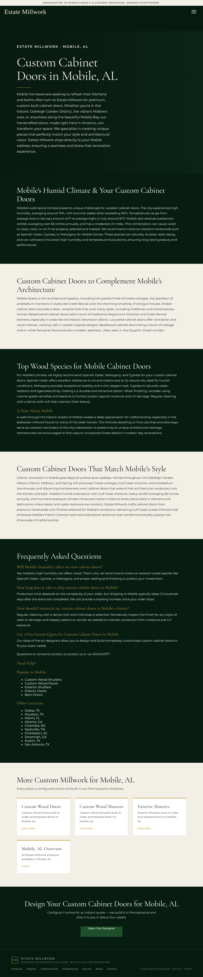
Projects (31, 968)
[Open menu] (195, 11)
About (99, 968)
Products (16, 968)
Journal (86, 968)
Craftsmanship (49, 968)
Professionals (70, 968)
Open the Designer (101, 928)
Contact (112, 968)
